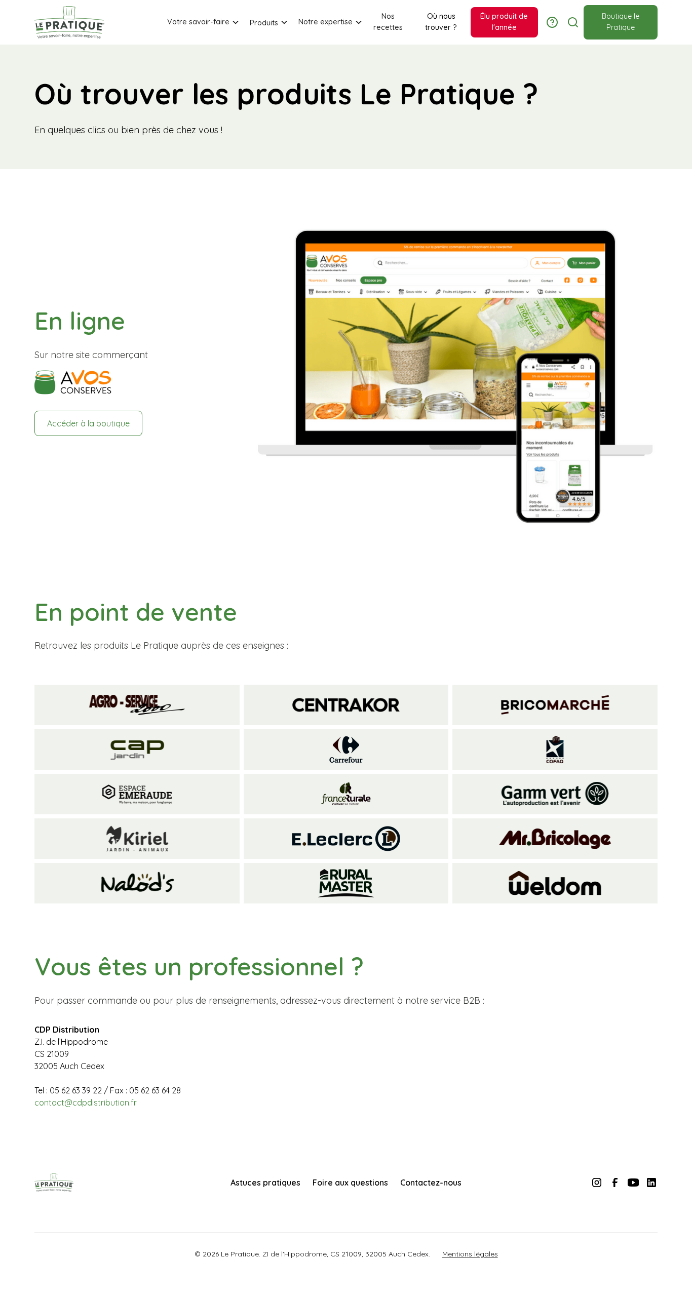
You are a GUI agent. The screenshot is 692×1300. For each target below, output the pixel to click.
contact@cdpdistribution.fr (85, 1102)
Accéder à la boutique (88, 423)
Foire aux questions (350, 1182)
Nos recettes (388, 22)
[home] (69, 22)
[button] (200, 22)
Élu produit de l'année (504, 22)
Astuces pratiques (265, 1182)
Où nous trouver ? (441, 22)
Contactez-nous (431, 1182)
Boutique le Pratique (620, 22)
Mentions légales (470, 1253)
